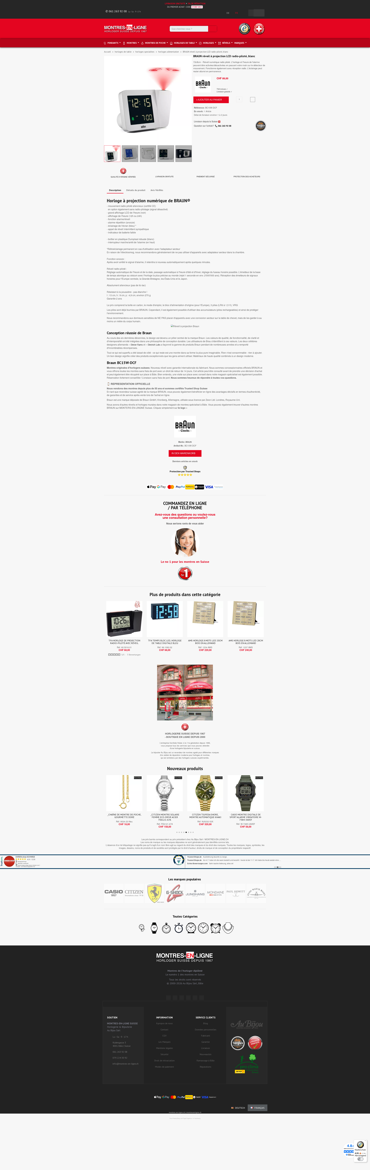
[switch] (360, 1159)
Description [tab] (115, 190)
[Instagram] (181, 997)
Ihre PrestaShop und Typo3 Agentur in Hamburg (185, 1118)
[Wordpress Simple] (168, 997)
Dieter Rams (137, 344)
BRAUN (189, 442)
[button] (107, 100)
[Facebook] (175, 997)
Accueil (107, 51)
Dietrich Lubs (154, 344)
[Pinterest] (188, 997)
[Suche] (212, 29)
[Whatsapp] (195, 997)
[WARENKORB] (259, 12)
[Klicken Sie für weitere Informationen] (185, 861)
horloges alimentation (168, 51)
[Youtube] (201, 997)
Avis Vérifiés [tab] (157, 190)
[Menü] (365, 1141)
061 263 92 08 (224, 126)
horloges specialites (144, 51)
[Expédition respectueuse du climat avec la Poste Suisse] (247, 1063)
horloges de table (123, 51)
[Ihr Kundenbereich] (244, 13)
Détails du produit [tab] (135, 190)
